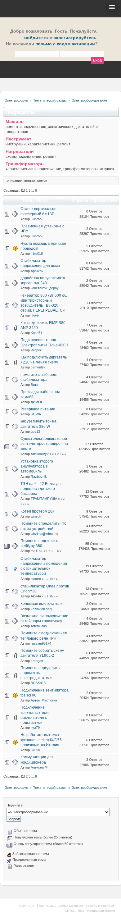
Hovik (35, 315)
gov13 (35, 431)
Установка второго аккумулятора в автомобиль (36, 466)
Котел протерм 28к (37, 511)
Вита (34, 384)
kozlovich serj (41, 609)
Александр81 (41, 454)
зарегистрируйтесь (75, 37)
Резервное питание (37, 409)
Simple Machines (71, 905)
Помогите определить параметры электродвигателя (40, 673)
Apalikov (37, 271)
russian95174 (41, 643)
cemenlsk (38, 367)
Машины (15, 121)
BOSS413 (38, 683)
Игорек (36, 350)
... (33, 190)
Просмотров (104, 200)
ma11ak (37, 551)
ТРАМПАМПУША (44, 498)
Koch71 (36, 333)
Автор (42, 200)
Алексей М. (39, 767)
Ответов (80, 200)
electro (36, 579)
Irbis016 (37, 253)
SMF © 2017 (48, 905)
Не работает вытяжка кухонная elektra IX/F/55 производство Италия (41, 740)
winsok (36, 516)
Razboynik (39, 476)
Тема (27, 200)
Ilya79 (35, 727)
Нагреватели (20, 151)
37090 (35, 750)
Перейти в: (15, 805)
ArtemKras (39, 626)
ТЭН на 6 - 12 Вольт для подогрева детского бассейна (41, 489)
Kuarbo (36, 219)
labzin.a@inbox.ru (44, 534)
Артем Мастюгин (44, 700)
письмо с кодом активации (65, 44)
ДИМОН (37, 402)
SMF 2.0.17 (27, 905)
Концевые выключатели (41, 603)
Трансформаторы (25, 164)
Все (23, 504)
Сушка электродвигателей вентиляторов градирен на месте (44, 443)
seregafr (37, 661)
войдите (33, 37)
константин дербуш (46, 288)
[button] (112, 7)
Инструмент (18, 139)
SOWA (36, 414)
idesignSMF (106, 905)
